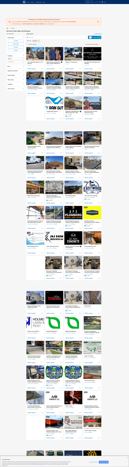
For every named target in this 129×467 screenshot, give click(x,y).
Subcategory (11, 61)
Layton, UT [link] (86, 432)
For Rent (16, 47)
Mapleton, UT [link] (67, 197)
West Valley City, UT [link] (50, 224)
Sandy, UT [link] (67, 63)
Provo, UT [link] (67, 114)
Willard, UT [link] (48, 433)
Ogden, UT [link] (29, 65)
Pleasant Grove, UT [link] (87, 197)
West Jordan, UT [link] (87, 248)
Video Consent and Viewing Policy (36, 464)
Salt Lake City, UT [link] (49, 65)
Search (13, 28)
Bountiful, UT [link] (29, 248)
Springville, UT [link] (30, 197)
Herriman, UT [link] (86, 65)
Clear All (29, 40)
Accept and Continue (104, 462)
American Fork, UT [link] (68, 174)
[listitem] (35, 59)
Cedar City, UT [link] (68, 149)
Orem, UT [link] (29, 174)
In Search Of (16, 44)
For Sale (16, 41)
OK (127, 457)
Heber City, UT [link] (49, 174)
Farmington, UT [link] (30, 149)
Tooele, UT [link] (67, 274)
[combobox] (16, 58)
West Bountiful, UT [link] (30, 383)
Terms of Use (62, 463)
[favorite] (41, 69)
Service (16, 50)
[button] (23, 58)
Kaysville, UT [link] (29, 359)
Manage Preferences (93, 462)
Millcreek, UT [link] (67, 407)
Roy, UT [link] (85, 149)
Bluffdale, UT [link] (86, 224)
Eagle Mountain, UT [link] (88, 382)
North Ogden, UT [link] (87, 114)
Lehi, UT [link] (47, 149)
